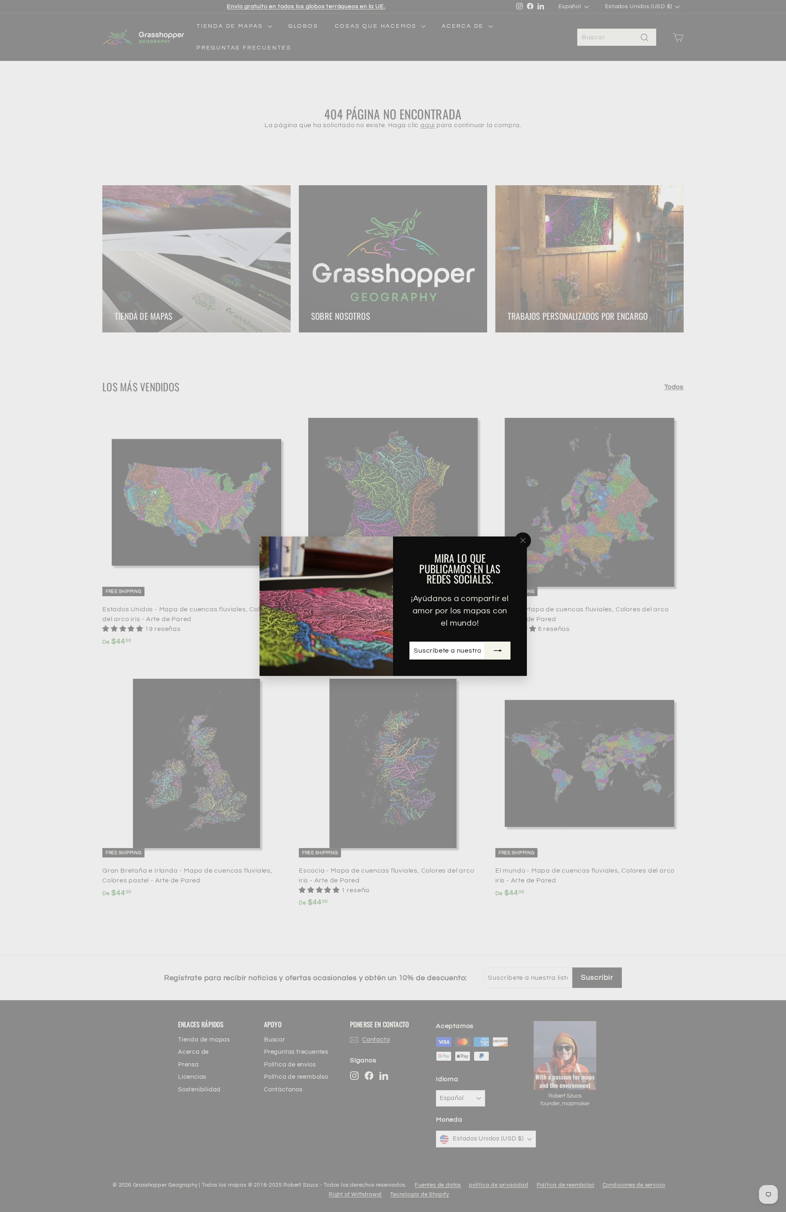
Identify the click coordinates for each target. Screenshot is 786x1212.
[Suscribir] (497, 650)
